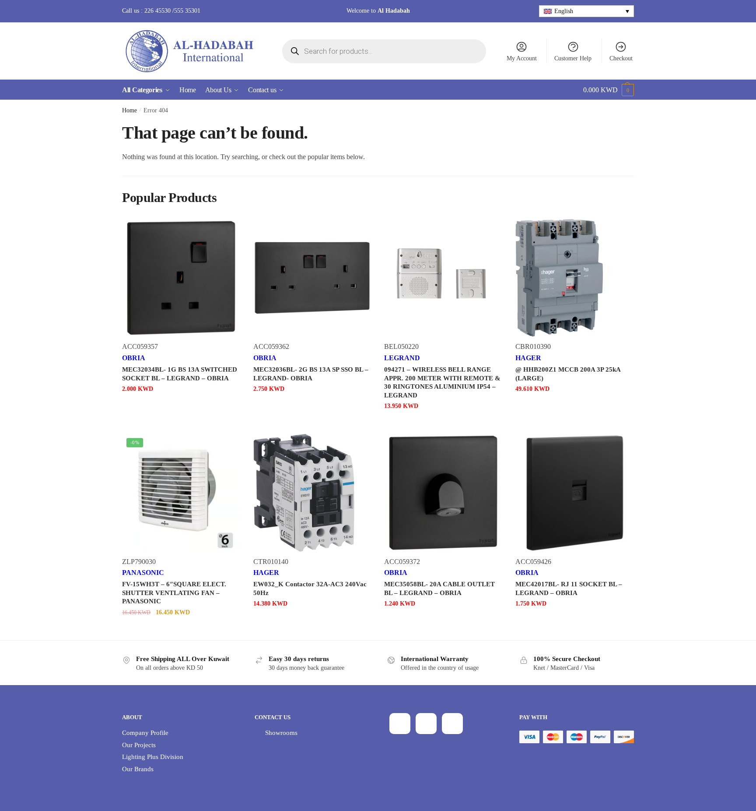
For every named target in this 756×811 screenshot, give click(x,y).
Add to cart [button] (181, 406)
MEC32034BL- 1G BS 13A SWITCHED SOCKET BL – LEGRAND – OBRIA (179, 374)
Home (129, 110)
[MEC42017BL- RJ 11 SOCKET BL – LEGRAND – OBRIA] (574, 493)
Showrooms (281, 732)
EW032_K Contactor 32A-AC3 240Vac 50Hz (310, 588)
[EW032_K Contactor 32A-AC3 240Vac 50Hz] (312, 493)
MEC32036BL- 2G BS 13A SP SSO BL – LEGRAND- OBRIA (310, 374)
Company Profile (145, 732)
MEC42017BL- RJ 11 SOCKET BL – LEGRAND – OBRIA (568, 588)
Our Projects (139, 744)
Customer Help (573, 58)
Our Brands (138, 769)
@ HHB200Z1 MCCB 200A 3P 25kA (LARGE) (567, 374)
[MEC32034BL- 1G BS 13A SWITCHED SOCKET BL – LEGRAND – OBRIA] (181, 278)
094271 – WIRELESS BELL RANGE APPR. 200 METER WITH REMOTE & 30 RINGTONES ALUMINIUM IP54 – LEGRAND (442, 382)
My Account (522, 58)
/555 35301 (185, 10)
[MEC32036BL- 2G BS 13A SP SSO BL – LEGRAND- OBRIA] (312, 278)
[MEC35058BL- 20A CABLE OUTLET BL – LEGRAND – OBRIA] (443, 493)
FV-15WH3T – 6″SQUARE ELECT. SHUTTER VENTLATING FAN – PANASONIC (174, 593)
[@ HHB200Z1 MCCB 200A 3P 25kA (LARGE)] (574, 278)
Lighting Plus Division (152, 756)
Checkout (621, 58)
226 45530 (157, 10)
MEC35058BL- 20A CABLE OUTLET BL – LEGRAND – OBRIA (439, 588)
